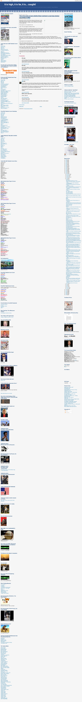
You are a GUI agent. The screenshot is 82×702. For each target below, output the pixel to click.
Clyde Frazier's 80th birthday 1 (6, 101)
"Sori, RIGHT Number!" (69, 192)
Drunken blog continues (69, 222)
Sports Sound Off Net (4, 680)
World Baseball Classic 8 (5, 52)
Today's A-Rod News (69, 204)
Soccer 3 (2, 123)
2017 (66, 169)
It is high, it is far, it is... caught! (20, 4)
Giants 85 (2, 82)
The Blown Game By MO (69, 255)
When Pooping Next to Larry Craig (69, 405)
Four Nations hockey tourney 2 (6, 90)
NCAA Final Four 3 (4, 87)
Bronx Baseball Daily (4, 651)
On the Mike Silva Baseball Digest (69, 95)
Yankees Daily (3, 692)
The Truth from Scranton (69, 264)
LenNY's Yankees (3, 662)
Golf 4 (2, 147)
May (67, 284)
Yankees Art (3, 690)
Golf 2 (2, 129)
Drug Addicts (3, 638)
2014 (66, 172)
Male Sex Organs (3, 640)
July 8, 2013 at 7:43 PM (25, 102)
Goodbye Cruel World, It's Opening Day (70, 392)
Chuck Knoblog (3, 653)
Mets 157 (2, 81)
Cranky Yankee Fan (4, 655)
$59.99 (67, 198)
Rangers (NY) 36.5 (4, 116)
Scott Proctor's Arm (4, 676)
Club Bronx (2, 654)
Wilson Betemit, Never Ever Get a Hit (70, 406)
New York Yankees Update (5, 667)
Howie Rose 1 (3, 62)
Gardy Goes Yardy (4, 659)
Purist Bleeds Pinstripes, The (5, 672)
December (68, 174)
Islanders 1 (2, 102)
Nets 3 (2, 124)
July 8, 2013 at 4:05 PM (25, 92)
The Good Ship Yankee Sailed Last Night (72, 215)
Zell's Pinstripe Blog (4, 698)
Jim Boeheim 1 (3, 158)
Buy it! (65, 155)
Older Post (60, 106)
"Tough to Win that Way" (5, 593)
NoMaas (2, 668)
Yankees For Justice (4, 693)
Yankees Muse (3, 695)
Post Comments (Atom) (28, 108)
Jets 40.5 (2, 83)
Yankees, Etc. (3, 697)
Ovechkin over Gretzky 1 (5, 100)
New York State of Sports (5, 666)
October (67, 176)
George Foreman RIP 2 (4, 92)
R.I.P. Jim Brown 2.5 (4, 150)
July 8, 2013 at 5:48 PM (25, 97)
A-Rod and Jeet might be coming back (72, 274)
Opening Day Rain (67, 396)
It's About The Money (4, 661)
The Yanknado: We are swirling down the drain (73, 238)
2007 (66, 294)
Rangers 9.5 (3, 145)
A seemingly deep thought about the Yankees (73, 221)
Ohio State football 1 (4, 98)
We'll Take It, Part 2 (69, 273)
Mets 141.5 (2, 114)
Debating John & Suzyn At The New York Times (73, 245)
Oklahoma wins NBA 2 (4, 91)
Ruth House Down (69, 213)
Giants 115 (2, 140)
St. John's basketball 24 (5, 50)
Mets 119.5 (2, 139)
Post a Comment (21, 104)
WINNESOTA (68, 276)
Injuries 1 (2, 132)
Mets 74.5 (2, 47)
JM (22, 81)
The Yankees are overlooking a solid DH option (73, 278)
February (67, 287)
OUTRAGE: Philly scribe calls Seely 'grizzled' (71, 93)
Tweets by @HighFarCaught (68, 86)
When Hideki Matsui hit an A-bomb (6, 393)
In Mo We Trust (3, 660)
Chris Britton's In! (67, 388)
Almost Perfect (3, 647)
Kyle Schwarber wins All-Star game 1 (7, 103)
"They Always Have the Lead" (5, 587)
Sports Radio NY (3, 679)
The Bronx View (3, 683)
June (67, 283)
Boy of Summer (3, 650)
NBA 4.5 (2, 146)
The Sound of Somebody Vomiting (6, 642)
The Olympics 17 (3, 118)
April (67, 285)
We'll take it (67, 277)
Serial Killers (3, 641)
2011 (66, 290)
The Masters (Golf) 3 (4, 56)
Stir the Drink (3, 682)
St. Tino (2, 305)
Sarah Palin (66, 398)
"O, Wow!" (2, 585)
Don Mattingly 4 (3, 86)
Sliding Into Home (4, 677)
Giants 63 (2, 115)
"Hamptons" (3, 589)
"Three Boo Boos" (4, 592)
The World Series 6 (4, 85)
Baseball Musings (4, 649)
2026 (66, 159)
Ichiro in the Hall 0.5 (4, 108)
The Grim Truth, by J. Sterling (69, 399)
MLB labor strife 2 (4, 57)
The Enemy (67, 199)
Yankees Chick (3, 691)
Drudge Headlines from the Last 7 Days (70, 389)
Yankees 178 (3, 80)
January (67, 288)
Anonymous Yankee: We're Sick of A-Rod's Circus (73, 202)
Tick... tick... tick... (68, 212)
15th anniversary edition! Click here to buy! (71, 141)
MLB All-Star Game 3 (4, 125)
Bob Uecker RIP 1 (4, 96)
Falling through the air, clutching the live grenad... (73, 233)
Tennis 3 (2, 148)
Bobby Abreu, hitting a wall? (68, 387)
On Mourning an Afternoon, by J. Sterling (70, 395)
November (68, 175)
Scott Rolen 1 (3, 157)
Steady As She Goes (69, 219)
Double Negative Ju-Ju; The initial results (72, 256)
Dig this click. (3, 380)
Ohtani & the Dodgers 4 (4, 121)
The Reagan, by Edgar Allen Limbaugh (70, 401)
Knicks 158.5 (3, 46)
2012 (66, 289)
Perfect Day (68, 190)
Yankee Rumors (3, 688)
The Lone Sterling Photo (69, 241)
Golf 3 (2, 88)
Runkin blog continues (69, 220)
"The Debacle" (3, 584)
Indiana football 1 (3, 61)
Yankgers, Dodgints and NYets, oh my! (7, 317)
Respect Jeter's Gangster (5, 673)
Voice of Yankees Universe (5, 686)
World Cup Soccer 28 (4, 49)
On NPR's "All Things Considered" (69, 94)
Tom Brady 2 (3, 152)
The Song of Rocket (4, 304)
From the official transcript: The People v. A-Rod (73, 249)
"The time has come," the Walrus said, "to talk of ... (73, 280)
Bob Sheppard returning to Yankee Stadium (72, 246)
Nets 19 (2, 142)
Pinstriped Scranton (4, 670)
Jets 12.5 (2, 51)
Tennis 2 (2, 59)
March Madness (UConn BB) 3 (6, 55)
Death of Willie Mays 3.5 (5, 122)
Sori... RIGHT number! (69, 191)
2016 (66, 170)
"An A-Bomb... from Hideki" (5, 588)
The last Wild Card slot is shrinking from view (72, 211)
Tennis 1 (2, 104)
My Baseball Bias (3, 664)
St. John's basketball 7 (4, 119)
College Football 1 (4, 156)
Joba (1, 307)
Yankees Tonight (3, 696)
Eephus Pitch (3, 656)
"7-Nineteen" (3, 586)
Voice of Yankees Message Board (6, 685)
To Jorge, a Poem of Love (68, 403)
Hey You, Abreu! (67, 393)
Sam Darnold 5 (3, 54)
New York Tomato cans (69, 234)
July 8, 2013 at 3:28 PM (25, 79)
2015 (66, 171)
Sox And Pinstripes (4, 678)
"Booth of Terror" (3, 591)
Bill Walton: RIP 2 (4, 127)
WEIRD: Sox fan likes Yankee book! (70, 91)
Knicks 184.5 (3, 79)
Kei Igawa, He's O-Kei (67, 394)
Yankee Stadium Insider (4, 689)
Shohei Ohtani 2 (3, 154)
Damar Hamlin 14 (3, 143)
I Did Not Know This (69, 205)
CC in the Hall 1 (3, 99)
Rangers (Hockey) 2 (4, 93)
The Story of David (4, 306)
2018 (66, 168)
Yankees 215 (3, 112)
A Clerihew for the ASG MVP (70, 224)
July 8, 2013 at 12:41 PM (25, 71)
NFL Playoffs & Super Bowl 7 (5, 53)
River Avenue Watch (4, 675)
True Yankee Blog (4, 684)
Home (41, 106)
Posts (67, 410)
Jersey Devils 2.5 (3, 149)
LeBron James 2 (3, 60)
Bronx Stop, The (3, 652)
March (67, 286)
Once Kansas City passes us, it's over (71, 180)
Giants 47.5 (3, 48)
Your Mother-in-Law (4, 643)
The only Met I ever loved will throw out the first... (73, 250)
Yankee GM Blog (3, 687)
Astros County (3, 648)
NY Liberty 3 (3, 126)
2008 (66, 293)
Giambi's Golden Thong (68, 391)
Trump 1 (2, 97)
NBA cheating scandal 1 (5, 105)
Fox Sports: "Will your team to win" (70, 96)
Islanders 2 (2, 58)
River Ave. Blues (3, 674)
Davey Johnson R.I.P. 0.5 (5, 107)
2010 (66, 291)
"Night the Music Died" (4, 590)
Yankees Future (3, 694)
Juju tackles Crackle (67, 92)
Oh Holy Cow (3, 669)
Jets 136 (2, 138)
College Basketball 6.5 (4, 120)
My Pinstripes (3, 665)
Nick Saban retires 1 (4, 130)
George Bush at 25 (67, 390)
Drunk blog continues (69, 225)
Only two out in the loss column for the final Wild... (73, 272)
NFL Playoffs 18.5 (4, 117)
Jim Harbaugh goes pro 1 (5, 131)
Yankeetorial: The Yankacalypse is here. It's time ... (73, 216)
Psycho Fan (3, 671)
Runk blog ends (68, 217)
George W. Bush (3, 639)
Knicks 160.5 (3, 113)
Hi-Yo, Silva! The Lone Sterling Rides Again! (72, 271)
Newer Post (21, 106)
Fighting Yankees (3, 658)
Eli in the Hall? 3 (3, 89)
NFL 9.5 (2, 144)
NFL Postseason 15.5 (4, 84)
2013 (66, 173)
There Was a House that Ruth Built (70, 402)
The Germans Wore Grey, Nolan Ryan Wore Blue (73, 203)
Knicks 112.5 (3, 141)
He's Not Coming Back (69, 193)
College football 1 (3, 95)
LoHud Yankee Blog (4, 663)
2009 (66, 292)
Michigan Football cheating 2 (5, 151)
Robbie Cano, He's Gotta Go (68, 397)
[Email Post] (20, 53)
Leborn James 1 (3, 155)
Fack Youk (2, 657)
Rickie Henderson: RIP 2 (5, 128)
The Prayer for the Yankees (68, 400)
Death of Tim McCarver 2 (5, 153)
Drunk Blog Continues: (69, 227)
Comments (67, 412)
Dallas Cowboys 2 (4, 94)
